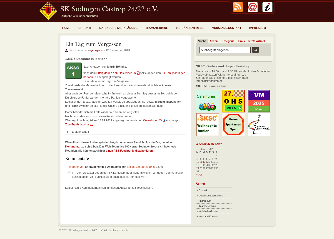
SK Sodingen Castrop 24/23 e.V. (109, 8)
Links (241, 41)
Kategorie (228, 41)
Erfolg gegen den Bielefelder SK (116, 73)
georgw (95, 50)
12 (204, 161)
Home (66, 28)
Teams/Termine (156, 28)
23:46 (159, 166)
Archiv (214, 41)
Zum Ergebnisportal (77, 124)
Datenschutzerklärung (118, 28)
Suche (202, 41)
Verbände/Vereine (190, 28)
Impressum (257, 28)
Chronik (84, 28)
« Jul (199, 174)
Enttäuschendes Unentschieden (105, 166)
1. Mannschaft (80, 131)
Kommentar (73, 146)
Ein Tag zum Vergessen (93, 44)
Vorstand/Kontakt (226, 28)
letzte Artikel (256, 41)
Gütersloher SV (152, 120)
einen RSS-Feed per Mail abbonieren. (129, 150)
